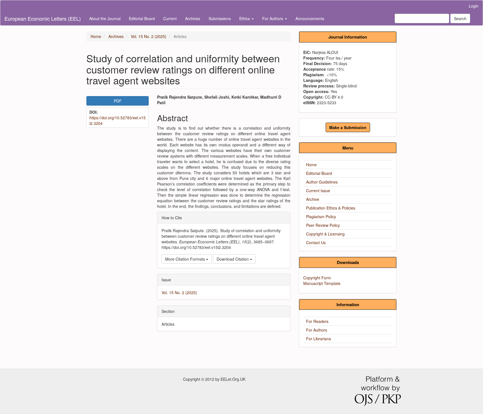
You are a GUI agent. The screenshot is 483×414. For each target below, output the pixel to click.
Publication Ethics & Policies (330, 208)
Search (460, 18)
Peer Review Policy (323, 225)
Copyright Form (317, 277)
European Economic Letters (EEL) (42, 18)
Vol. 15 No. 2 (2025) (148, 36)
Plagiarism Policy (321, 216)
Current (170, 18)
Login (474, 6)
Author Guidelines (322, 182)
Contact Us (316, 242)
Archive (312, 199)
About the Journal (104, 18)
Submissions (220, 18)
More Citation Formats (185, 259)
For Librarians (318, 338)
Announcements (309, 18)
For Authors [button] (273, 18)
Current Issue (318, 190)
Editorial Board (142, 18)
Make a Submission (347, 127)
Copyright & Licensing (325, 234)
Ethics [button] (245, 18)
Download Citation (233, 259)
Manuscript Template (321, 283)
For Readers (317, 321)
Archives (192, 18)
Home (96, 36)
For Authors (316, 330)
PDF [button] (118, 101)
